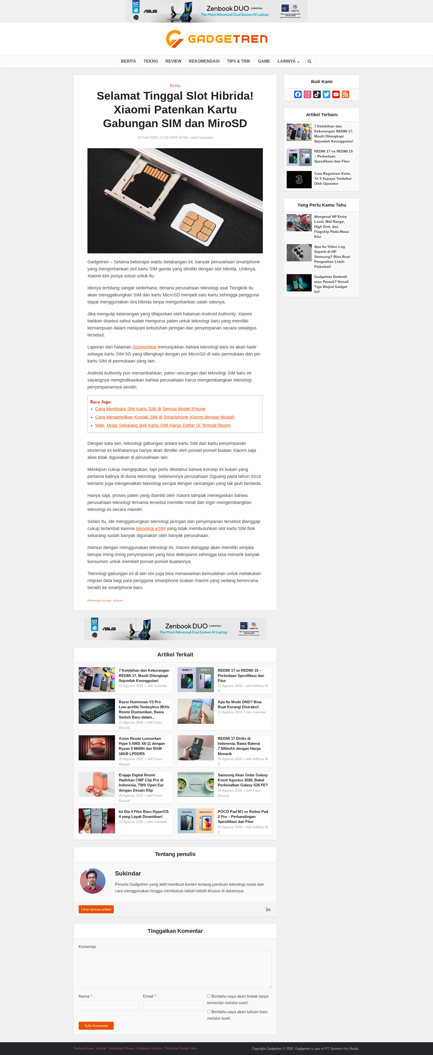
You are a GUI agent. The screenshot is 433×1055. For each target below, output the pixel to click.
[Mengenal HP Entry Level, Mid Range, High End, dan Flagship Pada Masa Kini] (300, 222)
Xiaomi (119, 600)
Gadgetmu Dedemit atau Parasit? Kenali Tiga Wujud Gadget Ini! (331, 284)
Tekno (151, 61)
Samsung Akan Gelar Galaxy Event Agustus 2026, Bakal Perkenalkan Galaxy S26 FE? (243, 780)
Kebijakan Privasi (121, 1048)
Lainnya (287, 61)
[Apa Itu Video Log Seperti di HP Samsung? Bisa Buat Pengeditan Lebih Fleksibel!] (300, 252)
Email (149, 996)
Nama (85, 996)
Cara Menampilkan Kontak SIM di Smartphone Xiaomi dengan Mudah (165, 417)
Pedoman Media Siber (181, 1048)
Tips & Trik (239, 61)
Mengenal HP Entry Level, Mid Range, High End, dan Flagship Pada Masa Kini (331, 227)
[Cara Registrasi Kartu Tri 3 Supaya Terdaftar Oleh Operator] (300, 179)
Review (173, 61)
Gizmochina (144, 346)
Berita (128, 61)
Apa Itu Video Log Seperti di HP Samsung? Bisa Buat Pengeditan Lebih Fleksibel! (332, 257)
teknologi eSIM (151, 528)
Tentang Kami (84, 1048)
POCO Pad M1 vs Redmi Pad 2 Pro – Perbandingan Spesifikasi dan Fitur (243, 816)
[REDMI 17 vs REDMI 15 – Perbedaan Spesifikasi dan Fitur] (300, 157)
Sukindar (206, 137)
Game (264, 61)
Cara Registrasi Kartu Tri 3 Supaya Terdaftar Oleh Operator (333, 178)
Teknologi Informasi (100, 600)
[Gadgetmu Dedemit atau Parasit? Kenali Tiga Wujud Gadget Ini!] (300, 282)
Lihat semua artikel (96, 909)
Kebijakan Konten (149, 1048)
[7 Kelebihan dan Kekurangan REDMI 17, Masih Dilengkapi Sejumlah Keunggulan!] (300, 132)
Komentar (87, 947)
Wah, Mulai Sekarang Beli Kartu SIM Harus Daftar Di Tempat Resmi (163, 425)
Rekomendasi (204, 61)
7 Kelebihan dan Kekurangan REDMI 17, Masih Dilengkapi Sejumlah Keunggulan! (144, 675)
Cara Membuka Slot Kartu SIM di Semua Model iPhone (150, 408)
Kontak (101, 1048)
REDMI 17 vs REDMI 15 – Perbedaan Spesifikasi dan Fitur (241, 675)
